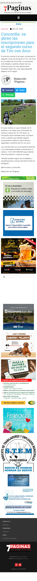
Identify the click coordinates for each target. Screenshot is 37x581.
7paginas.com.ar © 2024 (18, 569)
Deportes (4, 29)
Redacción (6, 525)
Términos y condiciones (9, 538)
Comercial (6, 531)
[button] (18, 18)
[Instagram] (16, 564)
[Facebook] (19, 564)
